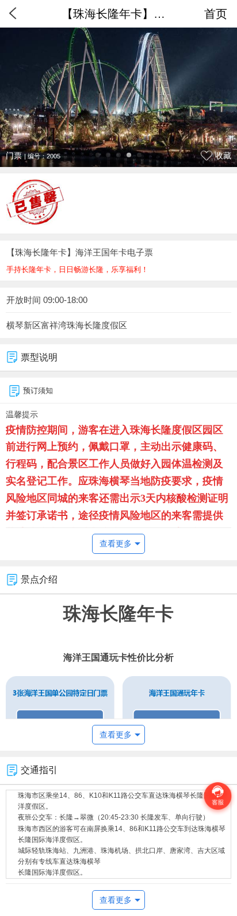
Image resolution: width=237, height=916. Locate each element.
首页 (215, 13)
